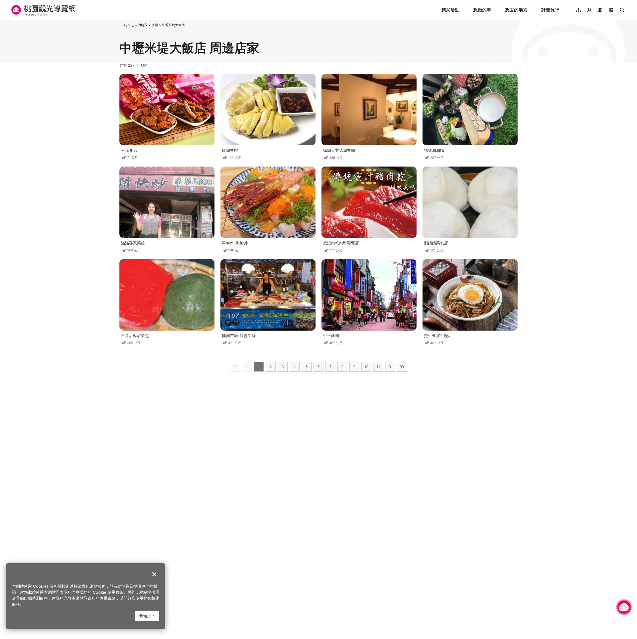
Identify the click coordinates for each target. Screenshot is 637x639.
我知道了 (147, 616)
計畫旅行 (550, 9)
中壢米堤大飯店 (173, 25)
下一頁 (390, 367)
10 (366, 367)
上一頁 (247, 367)
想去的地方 (516, 9)
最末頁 (402, 367)
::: (117, 25)
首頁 (123, 25)
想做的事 (482, 9)
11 (378, 367)
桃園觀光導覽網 (42, 10)
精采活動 (450, 9)
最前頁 (235, 367)
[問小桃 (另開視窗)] (624, 607)
